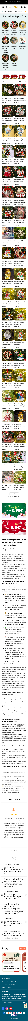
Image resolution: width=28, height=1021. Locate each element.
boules (3, 702)
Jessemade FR (15, 1018)
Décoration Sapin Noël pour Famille (13, 595)
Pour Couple (10, 606)
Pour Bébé (10, 613)
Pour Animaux (11, 620)
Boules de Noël (11, 628)
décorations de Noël (7, 737)
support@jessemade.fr (10, 984)
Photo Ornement (11, 648)
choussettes (9, 702)
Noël (11, 679)
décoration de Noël (16, 564)
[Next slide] (16, 851)
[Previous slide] (11, 851)
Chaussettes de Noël (12, 637)
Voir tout (22, 948)
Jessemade (8, 554)
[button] (3, 7)
